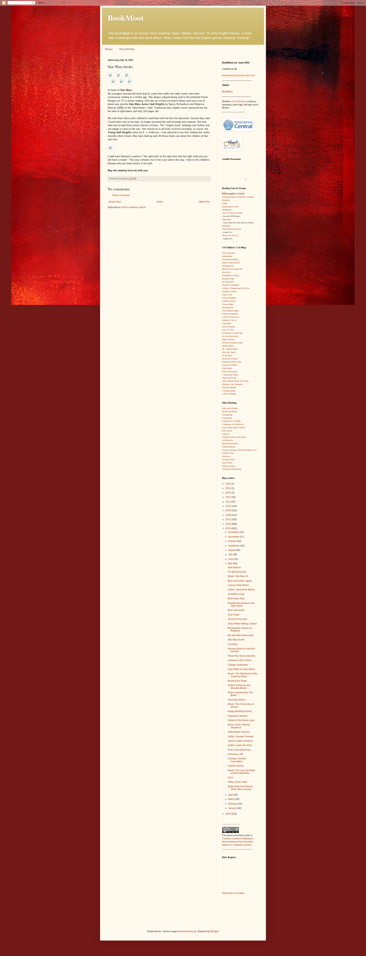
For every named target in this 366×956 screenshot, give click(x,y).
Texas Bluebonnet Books (231, 229)
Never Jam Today (228, 352)
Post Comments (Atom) (134, 207)
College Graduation (238, 665)
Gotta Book (226, 323)
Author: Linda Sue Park (240, 745)
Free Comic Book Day (239, 749)
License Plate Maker (238, 585)
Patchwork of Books (230, 359)
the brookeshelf (228, 282)
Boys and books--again (240, 580)
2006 (228, 524)
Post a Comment (121, 195)
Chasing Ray (227, 418)
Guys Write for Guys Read (241, 669)
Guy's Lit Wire (228, 330)
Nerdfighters (226, 210)
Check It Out (227, 295)
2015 (228, 483)
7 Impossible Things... (231, 375)
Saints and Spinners (229, 371)
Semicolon (226, 456)
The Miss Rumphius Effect (232, 343)
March (231, 799)
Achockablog (227, 256)
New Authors (234, 567)
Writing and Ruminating (231, 469)
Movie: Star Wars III (238, 576)
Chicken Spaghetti (229, 298)
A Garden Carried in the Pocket (234, 437)
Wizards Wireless (228, 466)
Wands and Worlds (229, 378)
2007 (228, 519)
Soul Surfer (233, 614)
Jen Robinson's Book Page (232, 333)
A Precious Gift (235, 754)
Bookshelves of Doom (230, 275)
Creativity (233, 644)
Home (109, 49)
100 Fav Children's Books (232, 213)
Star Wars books (236, 639)
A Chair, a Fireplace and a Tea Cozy (236, 288)
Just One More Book (230, 336)
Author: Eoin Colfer (237, 782)
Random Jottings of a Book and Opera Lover (239, 450)
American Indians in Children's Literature (238, 197)
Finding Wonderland (230, 314)
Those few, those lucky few (241, 656)
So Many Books (228, 459)
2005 (228, 528)
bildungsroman (228, 266)
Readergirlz (226, 226)
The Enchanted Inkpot (230, 311)
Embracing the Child (230, 207)
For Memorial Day (237, 572)
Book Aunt (226, 272)
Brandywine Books (229, 411)
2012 (228, 497)
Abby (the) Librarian (230, 408)
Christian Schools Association (237, 760)
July (230, 554)
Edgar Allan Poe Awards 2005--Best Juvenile (240, 787)
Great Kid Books (228, 327)
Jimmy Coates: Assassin (240, 741)
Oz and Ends (227, 355)
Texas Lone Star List (230, 235)
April (231, 794)
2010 (228, 506)
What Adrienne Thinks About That (235, 381)
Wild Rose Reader (229, 387)
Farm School (227, 431)
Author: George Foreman (241, 736)
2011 (228, 501)
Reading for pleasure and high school (241, 604)
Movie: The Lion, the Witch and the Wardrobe (241, 771)
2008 (228, 515)
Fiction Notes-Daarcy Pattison (233, 427)
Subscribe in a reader (233, 893)
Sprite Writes (227, 463)
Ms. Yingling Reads (230, 349)
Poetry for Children (229, 365)
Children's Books (228, 301)
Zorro (230, 777)
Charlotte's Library (229, 291)
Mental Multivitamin (230, 443)
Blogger (215, 931)
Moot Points (127, 49)
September (234, 545)
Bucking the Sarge (237, 681)
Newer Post (115, 201)
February (233, 803)
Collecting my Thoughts (231, 421)
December (234, 532)
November (234, 536)
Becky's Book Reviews (231, 263)
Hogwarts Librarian (238, 716)
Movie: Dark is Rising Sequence (239, 726)
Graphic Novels (236, 765)
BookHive (226, 200)
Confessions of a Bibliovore (233, 424)
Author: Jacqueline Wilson (241, 589)
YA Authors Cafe (236, 594)
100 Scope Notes (228, 253)
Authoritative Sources (239, 732)
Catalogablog (227, 415)
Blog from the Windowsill (232, 269)
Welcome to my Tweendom (232, 384)
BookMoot (227, 91)
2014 (228, 488)
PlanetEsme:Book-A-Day (231, 362)
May (230, 563)
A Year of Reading (229, 394)
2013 (228, 492)
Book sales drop (236, 598)
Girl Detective (227, 440)
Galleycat (225, 434)
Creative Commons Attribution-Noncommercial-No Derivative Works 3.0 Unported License (238, 841)
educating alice (227, 307)
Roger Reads (227, 368)
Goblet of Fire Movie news (241, 720)
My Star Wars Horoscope (241, 635)
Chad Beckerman (228, 447)
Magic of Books (228, 339)
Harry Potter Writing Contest (242, 623)
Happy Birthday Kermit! (240, 711)
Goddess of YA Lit (229, 320)
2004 (228, 814)
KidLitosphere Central (233, 193)
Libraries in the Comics (240, 660)
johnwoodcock (189, 931)
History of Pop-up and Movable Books (239, 686)
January (232, 808)
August (232, 550)
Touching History (236, 699)
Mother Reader (227, 346)
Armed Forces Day (237, 619)
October (232, 541)
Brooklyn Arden (228, 279)
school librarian (239, 101)
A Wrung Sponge (228, 391)
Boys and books (236, 610)
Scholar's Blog (227, 453)
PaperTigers (226, 219)
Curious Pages (227, 304)
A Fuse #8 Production (230, 317)
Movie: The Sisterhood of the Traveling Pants (242, 675)
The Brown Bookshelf (230, 285)
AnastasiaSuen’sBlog (230, 259)
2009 (228, 510)
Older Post (204, 201)
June (231, 559)
